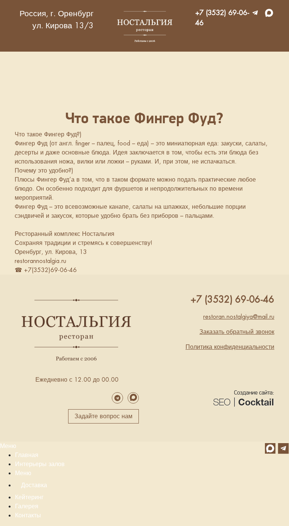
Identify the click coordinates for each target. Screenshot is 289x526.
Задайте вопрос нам (103, 416)
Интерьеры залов (40, 464)
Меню (8, 446)
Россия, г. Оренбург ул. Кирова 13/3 (57, 19)
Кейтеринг (29, 497)
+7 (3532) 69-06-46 (222, 17)
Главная (26, 455)
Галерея (26, 506)
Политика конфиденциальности (230, 347)
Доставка (34, 485)
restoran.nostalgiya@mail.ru (238, 317)
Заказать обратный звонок (236, 332)
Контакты (28, 515)
